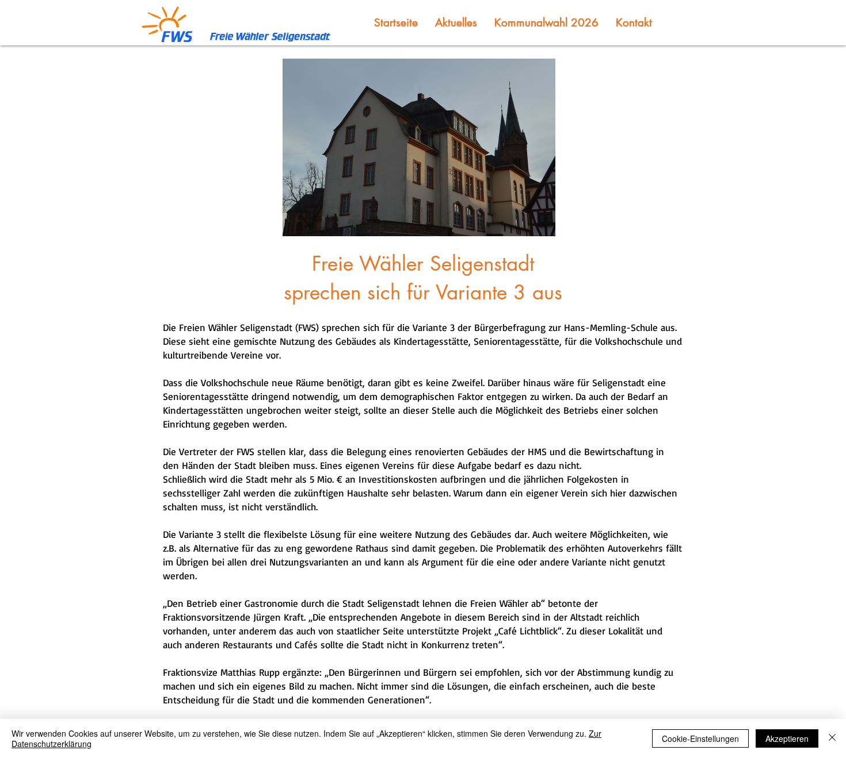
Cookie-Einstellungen (700, 738)
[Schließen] (832, 738)
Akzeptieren (787, 738)
